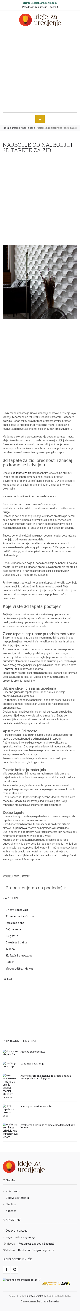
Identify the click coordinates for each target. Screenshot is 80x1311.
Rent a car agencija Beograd (36, 1243)
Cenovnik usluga (16, 1230)
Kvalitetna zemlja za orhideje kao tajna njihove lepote (47, 1126)
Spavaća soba (15, 923)
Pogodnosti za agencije (34, 6)
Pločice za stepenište (32, 1051)
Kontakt (53, 6)
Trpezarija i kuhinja (20, 916)
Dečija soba (28, 127)
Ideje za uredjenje (36, 1295)
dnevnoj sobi (12, 668)
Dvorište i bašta (16, 942)
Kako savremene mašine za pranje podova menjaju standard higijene (45, 1076)
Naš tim (11, 1204)
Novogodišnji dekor (19, 968)
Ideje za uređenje (11, 127)
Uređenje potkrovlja (32, 1063)
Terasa (10, 949)
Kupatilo (12, 936)
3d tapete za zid (21, 472)
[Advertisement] (40, 69)
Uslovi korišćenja (17, 1197)
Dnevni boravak (17, 910)
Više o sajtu (13, 1191)
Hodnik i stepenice (19, 955)
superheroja (20, 828)
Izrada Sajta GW (50, 1301)
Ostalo (10, 962)
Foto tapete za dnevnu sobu (36, 1106)
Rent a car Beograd (30, 1250)
